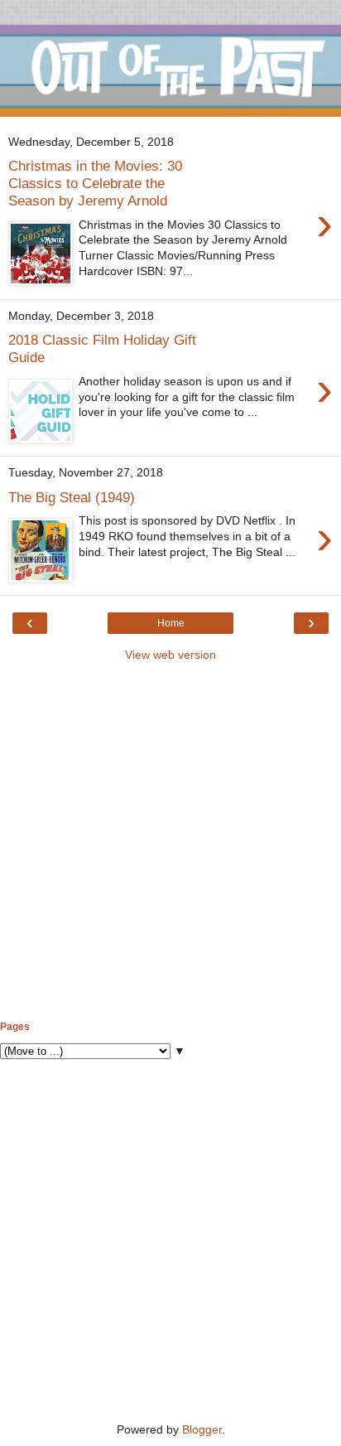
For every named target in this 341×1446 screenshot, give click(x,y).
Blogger (202, 1429)
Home (171, 623)
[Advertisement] (170, 842)
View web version (170, 654)
